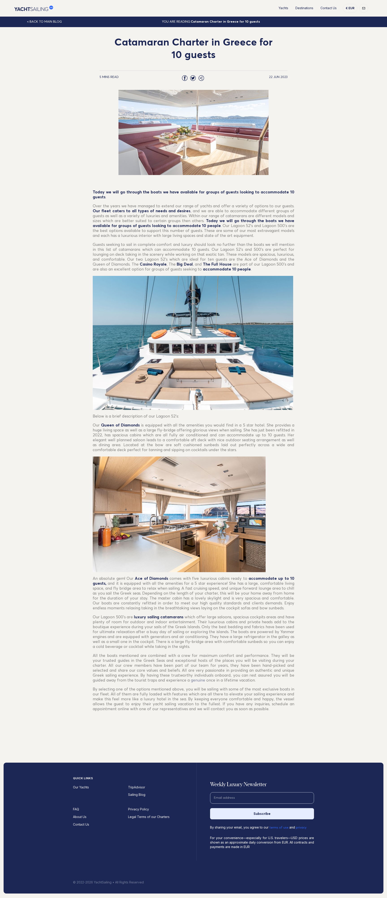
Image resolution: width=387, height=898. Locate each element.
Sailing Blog (136, 794)
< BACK (44, 21)
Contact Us (328, 8)
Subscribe (262, 814)
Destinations (304, 8)
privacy (301, 827)
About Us (79, 817)
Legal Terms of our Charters (149, 817)
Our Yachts (81, 787)
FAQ (76, 809)
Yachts (283, 8)
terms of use (278, 827)
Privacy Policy (138, 809)
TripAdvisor (136, 787)
